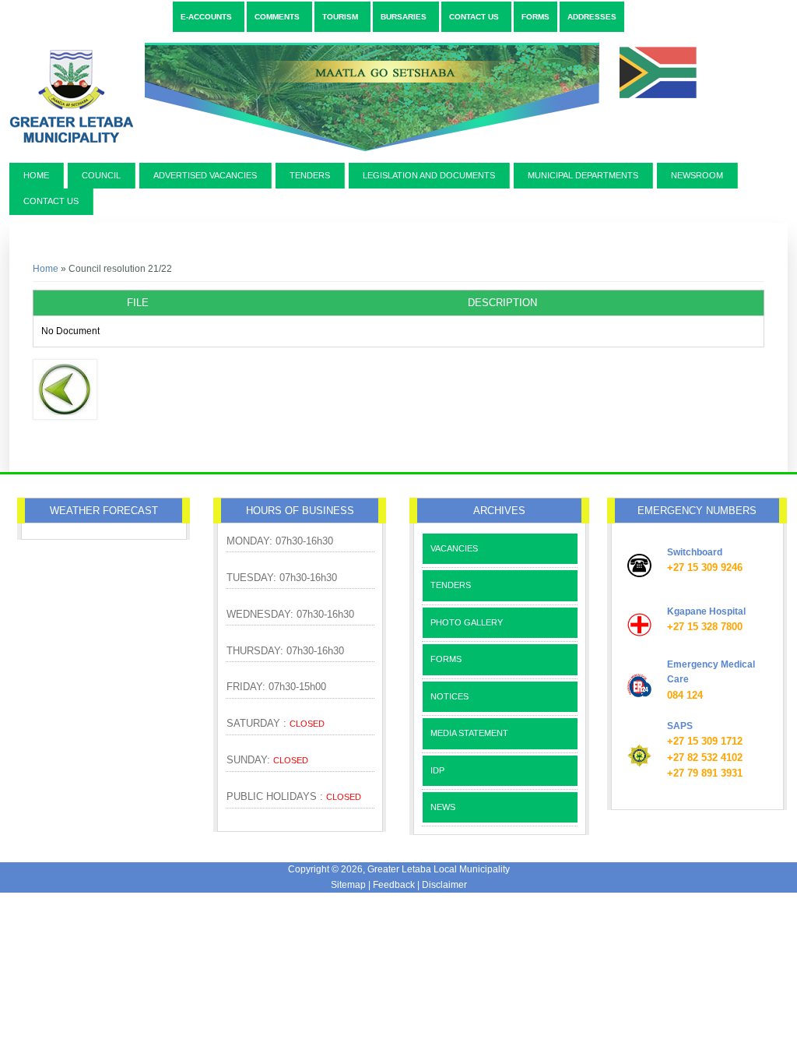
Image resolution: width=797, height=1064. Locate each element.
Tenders (310, 175)
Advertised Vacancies (205, 175)
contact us (51, 201)
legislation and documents (429, 175)
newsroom (697, 175)
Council (101, 175)
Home (36, 175)
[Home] (357, 157)
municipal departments (583, 175)
